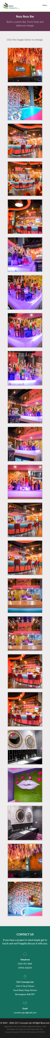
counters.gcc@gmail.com (25, 1013)
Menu (44, 5)
